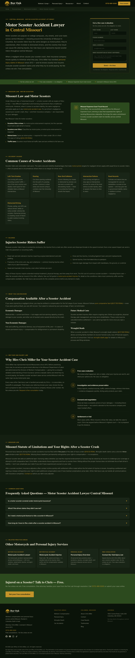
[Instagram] (13, 636)
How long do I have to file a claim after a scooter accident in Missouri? (67, 523)
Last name (114, 30)
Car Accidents (58, 623)
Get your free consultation (19, 594)
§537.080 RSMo (123, 332)
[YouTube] (10, 636)
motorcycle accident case (32, 109)
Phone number (98, 37)
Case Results (85, 620)
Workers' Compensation (61, 614)
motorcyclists (77, 166)
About (79, 3)
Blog (82, 626)
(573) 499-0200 (111, 3)
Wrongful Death (59, 620)
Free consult (124, 3)
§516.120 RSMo (89, 452)
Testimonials (85, 623)
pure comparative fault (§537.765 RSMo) (109, 303)
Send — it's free (110, 65)
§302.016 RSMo (26, 138)
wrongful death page (101, 337)
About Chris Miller (86, 614)
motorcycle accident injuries (68, 276)
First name (97, 30)
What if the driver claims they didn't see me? (67, 508)
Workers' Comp (43, 3)
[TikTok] (17, 636)
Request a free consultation (29, 390)
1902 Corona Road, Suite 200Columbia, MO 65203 (117, 615)
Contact (86, 3)
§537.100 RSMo (25, 454)
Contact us (28, 474)
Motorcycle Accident (30, 9)
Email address (98, 45)
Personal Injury (57, 3)
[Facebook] (7, 636)
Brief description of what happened (106, 52)
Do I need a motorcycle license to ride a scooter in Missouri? (67, 516)
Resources (70, 3)
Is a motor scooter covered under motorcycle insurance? (67, 501)
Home (7, 9)
